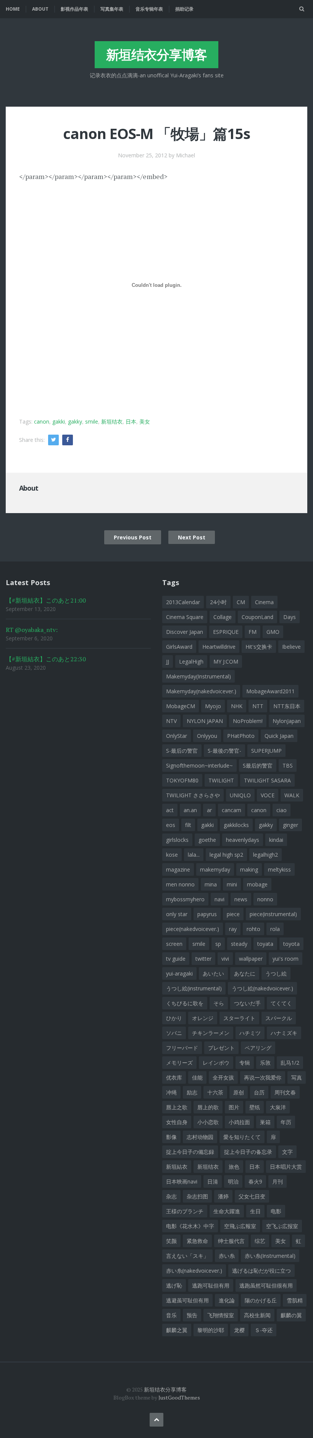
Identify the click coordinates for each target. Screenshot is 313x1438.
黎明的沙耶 (210, 1330)
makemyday (215, 869)
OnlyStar (176, 735)
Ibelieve (291, 646)
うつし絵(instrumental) (194, 988)
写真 (296, 1077)
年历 (286, 1122)
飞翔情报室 (220, 1315)
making (249, 869)
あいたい (213, 973)
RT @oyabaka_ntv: (32, 629)
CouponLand (257, 617)
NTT (257, 706)
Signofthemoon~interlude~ (199, 765)
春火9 (255, 1181)
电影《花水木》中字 (190, 1226)
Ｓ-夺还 (264, 1330)
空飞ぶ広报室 (282, 1226)
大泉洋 (278, 1107)
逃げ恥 (174, 1285)
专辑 (244, 1062)
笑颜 (171, 1240)
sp (218, 943)
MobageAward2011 (270, 691)
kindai (276, 839)
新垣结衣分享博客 (156, 54)
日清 (212, 1181)
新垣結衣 (176, 1166)
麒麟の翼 (291, 1315)
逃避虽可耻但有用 (187, 1300)
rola (275, 929)
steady (239, 943)
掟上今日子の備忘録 (190, 1151)
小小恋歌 (208, 1122)
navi (219, 899)
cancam (231, 810)
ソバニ (174, 1033)
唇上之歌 (176, 1107)
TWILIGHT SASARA (267, 780)
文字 (287, 1151)
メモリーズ (179, 1062)
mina (211, 884)
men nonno (180, 884)
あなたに (244, 973)
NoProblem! (248, 721)
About (40, 9)
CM (241, 602)
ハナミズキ (284, 1033)
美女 (144, 421)
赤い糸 (227, 1255)
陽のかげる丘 (261, 1300)
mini (232, 884)
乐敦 (265, 1062)
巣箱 (265, 1122)
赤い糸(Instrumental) (270, 1255)
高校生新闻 (257, 1315)
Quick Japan (279, 735)
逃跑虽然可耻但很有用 (266, 1285)
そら (218, 1003)
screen (174, 943)
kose (172, 854)
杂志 (171, 1196)
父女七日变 (252, 1196)
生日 (255, 1211)
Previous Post (133, 537)
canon (41, 421)
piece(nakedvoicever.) (192, 929)
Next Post (191, 537)
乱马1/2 (290, 1062)
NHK (236, 706)
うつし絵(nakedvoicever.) (262, 988)
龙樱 (239, 1330)
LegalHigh (191, 661)
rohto (253, 929)
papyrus (207, 914)
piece (233, 914)
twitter (203, 958)
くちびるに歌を (184, 1003)
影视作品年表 (74, 9)
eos (170, 825)
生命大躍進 (226, 1211)
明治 (233, 1181)
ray (233, 929)
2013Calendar (183, 602)
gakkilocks (236, 825)
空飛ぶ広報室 (240, 1226)
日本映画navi (181, 1181)
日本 (131, 421)
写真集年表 (111, 9)
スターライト (239, 1018)
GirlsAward (179, 646)
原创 (238, 1092)
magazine (178, 869)
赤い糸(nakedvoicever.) (194, 1270)
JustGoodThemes (179, 1397)
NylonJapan (287, 721)
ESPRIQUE (226, 631)
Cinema (264, 602)
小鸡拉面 (239, 1122)
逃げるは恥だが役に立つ (261, 1270)
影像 (171, 1136)
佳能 (197, 1077)
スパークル (278, 1018)
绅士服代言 (231, 1240)
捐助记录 (184, 9)
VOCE (267, 795)
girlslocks (177, 839)
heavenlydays (242, 839)
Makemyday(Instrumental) (198, 676)
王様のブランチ (184, 1211)
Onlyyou (207, 735)
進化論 (227, 1300)
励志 (192, 1092)
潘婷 (223, 1196)
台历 (259, 1092)
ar (209, 810)
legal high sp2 (226, 854)
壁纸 (254, 1107)
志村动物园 (200, 1136)
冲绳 (171, 1092)
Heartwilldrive (219, 646)
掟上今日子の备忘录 (248, 1151)
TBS (287, 765)
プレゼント (221, 1047)
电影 (276, 1211)
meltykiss (279, 869)
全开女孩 (223, 1077)
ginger (290, 825)
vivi (225, 958)
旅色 (234, 1166)
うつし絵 (276, 973)
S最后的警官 (258, 765)
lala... (194, 854)
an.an (190, 810)
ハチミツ (250, 1033)
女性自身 (176, 1122)
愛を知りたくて (242, 1136)
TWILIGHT (221, 780)
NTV (171, 721)
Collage (222, 617)
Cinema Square (184, 617)
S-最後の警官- (224, 750)
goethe (207, 839)
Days (289, 617)
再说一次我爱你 (262, 1077)
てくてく (281, 1003)
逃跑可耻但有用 (210, 1285)
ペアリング (258, 1047)
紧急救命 (197, 1240)
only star (176, 914)
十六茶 (215, 1092)
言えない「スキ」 (187, 1255)
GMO (272, 631)
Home (13, 9)
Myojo (213, 706)
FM (252, 631)
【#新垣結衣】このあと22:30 (46, 659)
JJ (167, 661)
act (170, 810)
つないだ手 (247, 1003)
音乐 (171, 1315)
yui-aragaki (179, 973)
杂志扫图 (197, 1196)
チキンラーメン (210, 1033)
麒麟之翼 (176, 1330)
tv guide (176, 958)
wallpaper (251, 958)
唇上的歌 (208, 1107)
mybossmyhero (185, 899)
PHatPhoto (241, 735)
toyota (291, 943)
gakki (58, 421)
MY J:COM (225, 661)
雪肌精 (295, 1300)
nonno (265, 899)
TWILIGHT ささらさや (193, 795)
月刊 (277, 1181)
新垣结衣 (112, 421)
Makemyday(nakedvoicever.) (201, 691)
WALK (291, 795)
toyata (265, 943)
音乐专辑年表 (149, 9)
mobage (257, 884)
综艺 (260, 1240)
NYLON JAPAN (205, 721)
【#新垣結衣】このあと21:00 (46, 600)
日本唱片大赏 (286, 1166)
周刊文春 (285, 1092)
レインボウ (216, 1062)
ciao (281, 810)
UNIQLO (240, 795)
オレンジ (202, 1018)
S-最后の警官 (182, 750)
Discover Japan (184, 631)
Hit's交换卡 (258, 646)
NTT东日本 (286, 706)
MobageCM (180, 706)
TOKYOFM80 (182, 780)
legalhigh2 (265, 854)
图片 (234, 1107)
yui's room (285, 958)
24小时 (218, 602)
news (240, 899)
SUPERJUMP (266, 750)
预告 (192, 1315)
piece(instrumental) (273, 914)
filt (188, 825)
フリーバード (182, 1047)
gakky (75, 421)
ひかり (174, 1018)
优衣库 (174, 1077)
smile (91, 421)
